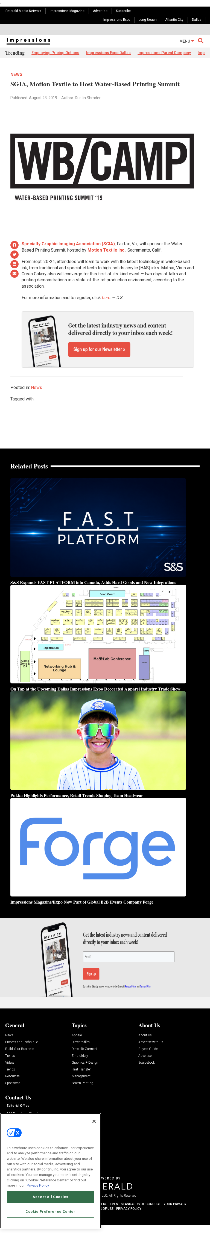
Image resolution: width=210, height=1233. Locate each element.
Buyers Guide (148, 1049)
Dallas (197, 19)
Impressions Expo (116, 19)
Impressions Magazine (67, 11)
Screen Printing (82, 1083)
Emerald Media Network (23, 11)
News (16, 74)
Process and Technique (21, 1042)
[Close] (94, 1121)
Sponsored (12, 1083)
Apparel (77, 1035)
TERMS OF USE (102, 1209)
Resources (12, 1076)
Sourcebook (146, 1062)
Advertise (100, 11)
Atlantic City (174, 19)
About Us (145, 1035)
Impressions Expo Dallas (108, 53)
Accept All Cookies (50, 1197)
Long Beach (148, 19)
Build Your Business (19, 1049)
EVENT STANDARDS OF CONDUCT (135, 1204)
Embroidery (80, 1056)
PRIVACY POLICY (128, 1209)
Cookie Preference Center (50, 1212)
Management (81, 1076)
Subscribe (123, 11)
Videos (9, 1062)
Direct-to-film (81, 1042)
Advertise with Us (150, 1042)
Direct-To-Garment (84, 1049)
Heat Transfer (81, 1069)
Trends (10, 1056)
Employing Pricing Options (55, 53)
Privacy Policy (38, 1185)
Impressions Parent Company (164, 53)
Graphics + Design (85, 1062)
